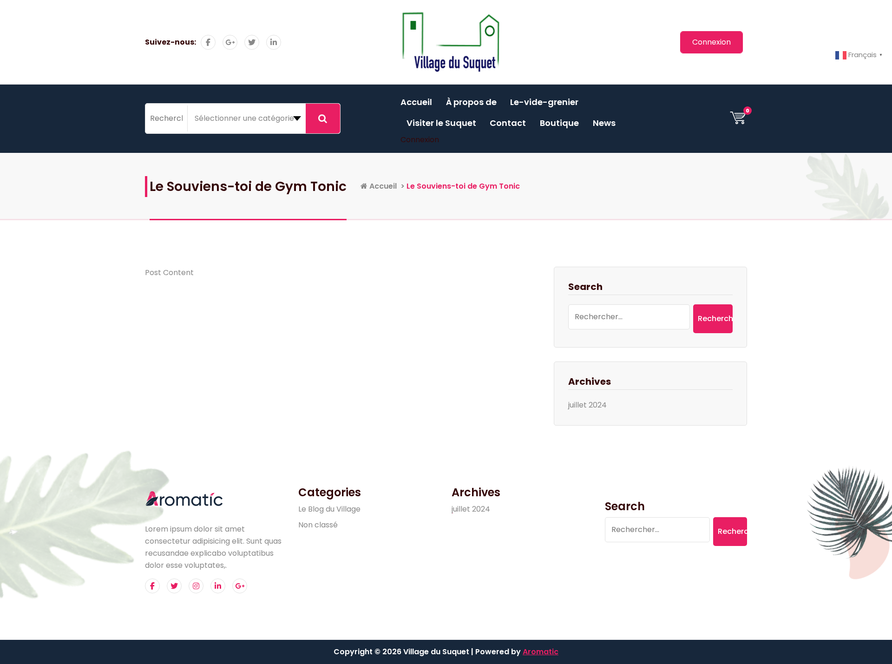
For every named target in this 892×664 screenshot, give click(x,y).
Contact (508, 123)
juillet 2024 (587, 405)
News (604, 123)
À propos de (471, 102)
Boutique (559, 123)
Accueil (416, 102)
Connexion (419, 139)
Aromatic (540, 651)
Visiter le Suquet (441, 123)
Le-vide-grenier (544, 102)
